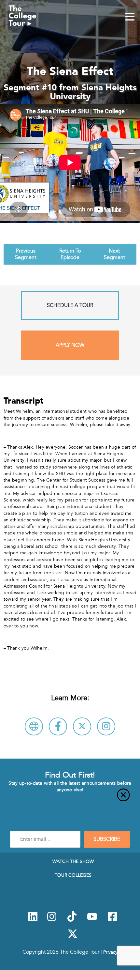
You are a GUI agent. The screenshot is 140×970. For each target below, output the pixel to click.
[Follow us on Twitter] (72, 937)
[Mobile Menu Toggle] (130, 17)
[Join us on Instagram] (52, 920)
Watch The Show (73, 861)
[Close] (70, 798)
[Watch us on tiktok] (72, 920)
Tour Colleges (73, 875)
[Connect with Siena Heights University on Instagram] (106, 726)
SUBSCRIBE (106, 839)
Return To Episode (70, 254)
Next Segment (114, 254)
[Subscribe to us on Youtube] (92, 920)
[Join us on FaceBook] (112, 920)
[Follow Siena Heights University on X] (82, 726)
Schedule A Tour (70, 305)
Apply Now (70, 345)
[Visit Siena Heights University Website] (34, 726)
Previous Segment (25, 254)
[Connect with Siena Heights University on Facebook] (58, 726)
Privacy (110, 952)
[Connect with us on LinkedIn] (33, 920)
